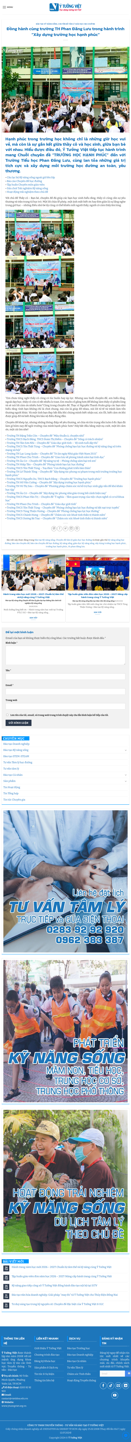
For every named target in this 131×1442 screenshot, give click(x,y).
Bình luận (12, 642)
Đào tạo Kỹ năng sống (15, 750)
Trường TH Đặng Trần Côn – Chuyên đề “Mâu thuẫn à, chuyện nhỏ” (46, 435)
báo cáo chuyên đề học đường (45, 543)
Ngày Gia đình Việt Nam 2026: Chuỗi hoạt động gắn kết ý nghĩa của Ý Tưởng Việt (33, 596)
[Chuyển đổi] (126, 750)
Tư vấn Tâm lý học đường (17, 762)
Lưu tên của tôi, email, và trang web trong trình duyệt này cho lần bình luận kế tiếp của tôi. (59, 715)
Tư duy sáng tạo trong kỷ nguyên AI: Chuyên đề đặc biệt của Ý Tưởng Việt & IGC (58, 1304)
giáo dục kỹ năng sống (83, 543)
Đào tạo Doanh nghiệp (16, 743)
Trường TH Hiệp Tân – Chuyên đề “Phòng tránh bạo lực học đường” (46, 464)
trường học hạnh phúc (56, 546)
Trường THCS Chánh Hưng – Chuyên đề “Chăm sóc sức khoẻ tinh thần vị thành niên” (56, 514)
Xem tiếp (34, 618)
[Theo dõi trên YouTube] (114, 1395)
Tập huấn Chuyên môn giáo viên (26, 184)
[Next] (128, 588)
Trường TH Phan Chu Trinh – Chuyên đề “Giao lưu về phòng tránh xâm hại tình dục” (56, 457)
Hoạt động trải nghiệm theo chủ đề (27, 191)
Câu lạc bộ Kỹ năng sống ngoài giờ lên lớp (31, 177)
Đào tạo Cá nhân (13, 774)
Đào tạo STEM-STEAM (16, 756)
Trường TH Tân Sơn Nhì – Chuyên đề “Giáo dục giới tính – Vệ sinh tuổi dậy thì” (52, 442)
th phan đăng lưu (76, 546)
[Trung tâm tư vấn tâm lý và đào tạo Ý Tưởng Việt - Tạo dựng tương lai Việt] (65, 7)
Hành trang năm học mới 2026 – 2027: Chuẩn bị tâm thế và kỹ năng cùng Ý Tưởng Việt (62, 1267)
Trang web (11, 700)
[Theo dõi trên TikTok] (110, 1385)
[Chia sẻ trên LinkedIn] (71, 528)
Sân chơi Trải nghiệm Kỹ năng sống (27, 188)
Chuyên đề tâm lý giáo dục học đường (76, 24)
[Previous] (3, 588)
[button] (7, 7)
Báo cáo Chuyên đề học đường (24, 181)
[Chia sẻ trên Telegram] (77, 528)
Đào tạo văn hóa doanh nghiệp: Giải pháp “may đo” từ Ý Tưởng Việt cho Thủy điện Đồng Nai (65, 1294)
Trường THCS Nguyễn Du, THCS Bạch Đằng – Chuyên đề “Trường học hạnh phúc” (54, 478)
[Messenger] (125, 1436)
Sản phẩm (9, 781)
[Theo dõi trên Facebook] (103, 1385)
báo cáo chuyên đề (21, 543)
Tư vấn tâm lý (11, 768)
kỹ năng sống (66, 543)
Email (10, 685)
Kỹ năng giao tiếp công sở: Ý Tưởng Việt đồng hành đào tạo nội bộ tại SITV (54, 1285)
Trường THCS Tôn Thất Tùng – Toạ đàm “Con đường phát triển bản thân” (49, 468)
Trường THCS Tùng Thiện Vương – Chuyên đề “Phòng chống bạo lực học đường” (53, 511)
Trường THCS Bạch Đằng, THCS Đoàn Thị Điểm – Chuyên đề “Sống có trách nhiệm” (55, 439)
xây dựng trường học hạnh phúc (110, 543)
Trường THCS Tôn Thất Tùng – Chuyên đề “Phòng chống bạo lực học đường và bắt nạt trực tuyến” (63, 507)
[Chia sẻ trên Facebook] (59, 528)
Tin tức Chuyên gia (14, 799)
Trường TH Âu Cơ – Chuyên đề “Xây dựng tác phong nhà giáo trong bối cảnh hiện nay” (57, 493)
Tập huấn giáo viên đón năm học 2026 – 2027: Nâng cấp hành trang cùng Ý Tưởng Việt (62, 1276)
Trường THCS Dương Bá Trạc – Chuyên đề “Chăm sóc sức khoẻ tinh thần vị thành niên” (57, 518)
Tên (8, 670)
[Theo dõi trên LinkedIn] (125, 1385)
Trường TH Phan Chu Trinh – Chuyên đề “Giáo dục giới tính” (42, 504)
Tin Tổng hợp (11, 793)
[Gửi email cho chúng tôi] (118, 1385)
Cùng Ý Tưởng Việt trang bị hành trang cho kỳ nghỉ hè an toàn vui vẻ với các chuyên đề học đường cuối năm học (97, 597)
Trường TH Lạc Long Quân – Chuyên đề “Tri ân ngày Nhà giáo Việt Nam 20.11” (52, 453)
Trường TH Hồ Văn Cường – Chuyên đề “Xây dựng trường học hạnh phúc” (49, 482)
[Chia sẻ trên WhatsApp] (54, 528)
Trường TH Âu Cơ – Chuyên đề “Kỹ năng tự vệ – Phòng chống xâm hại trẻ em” (51, 460)
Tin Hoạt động (11, 787)
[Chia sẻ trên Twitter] (65, 528)
